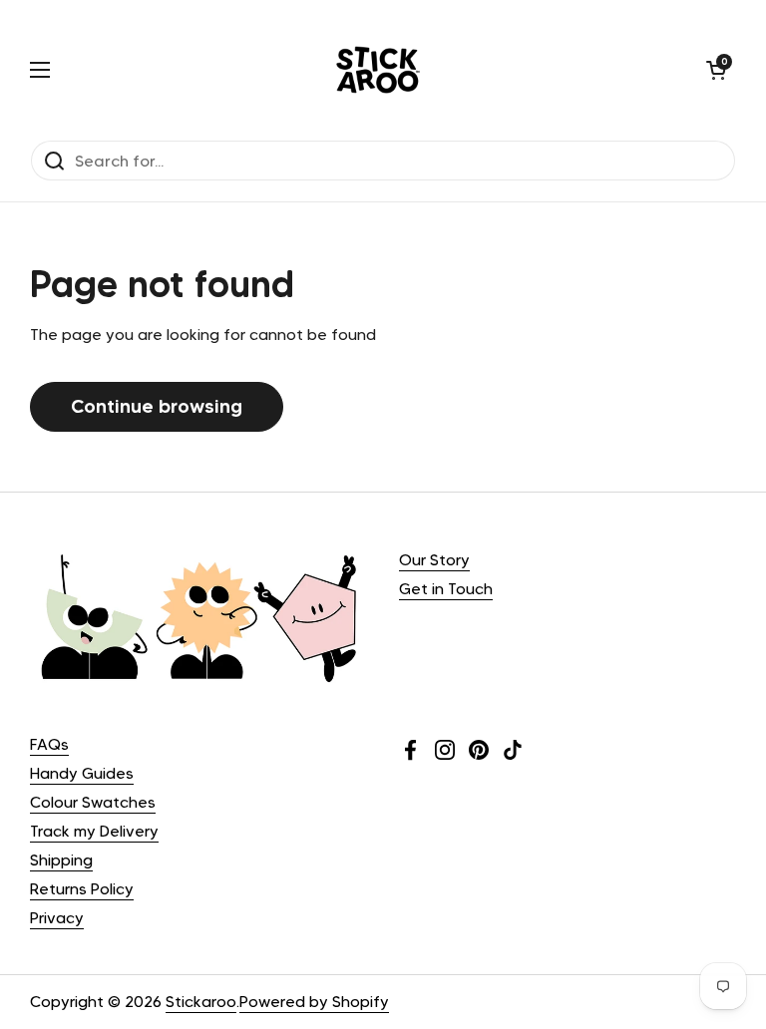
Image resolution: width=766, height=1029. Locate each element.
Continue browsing (156, 406)
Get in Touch (446, 588)
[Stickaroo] (378, 70)
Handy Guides (82, 773)
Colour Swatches (93, 802)
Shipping (61, 860)
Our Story (434, 559)
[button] (716, 70)
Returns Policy (82, 888)
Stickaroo (201, 1001)
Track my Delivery (94, 831)
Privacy (57, 917)
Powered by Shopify (314, 1001)
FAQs (49, 744)
